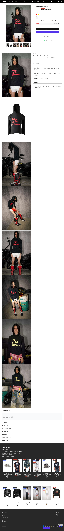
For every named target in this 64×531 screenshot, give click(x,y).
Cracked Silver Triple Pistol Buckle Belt (7, 475)
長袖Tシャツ (7, 3)
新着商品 (16, 1)
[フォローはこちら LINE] (61, 515)
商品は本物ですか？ (4, 434)
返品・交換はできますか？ (5, 431)
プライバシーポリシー (4, 521)
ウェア (19, 1)
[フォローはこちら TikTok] (58, 515)
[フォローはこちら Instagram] (56, 515)
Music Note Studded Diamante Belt (47, 475)
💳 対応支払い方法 (53, 20)
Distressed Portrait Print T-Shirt (57, 474)
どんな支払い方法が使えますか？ (6, 437)
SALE (43, 1)
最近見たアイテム (11, 1)
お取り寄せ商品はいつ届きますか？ (6, 428)
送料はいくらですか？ (5, 425)
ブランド (28, 1)
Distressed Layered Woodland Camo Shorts (27, 475)
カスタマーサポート (4, 522)
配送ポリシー (3, 520)
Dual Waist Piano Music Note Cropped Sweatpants (37, 475)
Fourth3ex (5, 3)
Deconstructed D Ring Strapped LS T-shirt (17, 502)
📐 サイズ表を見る (41, 20)
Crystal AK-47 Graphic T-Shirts (17, 474)
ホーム (2, 3)
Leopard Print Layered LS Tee (56, 502)
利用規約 (3, 516)
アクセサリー (23, 1)
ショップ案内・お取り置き (37, 1)
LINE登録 (44, 40)
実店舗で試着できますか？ (5, 440)
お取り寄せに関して (4, 515)
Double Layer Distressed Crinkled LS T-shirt (7, 502)
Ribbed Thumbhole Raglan (27, 502)
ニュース (31, 1)
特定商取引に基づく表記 (5, 517)
